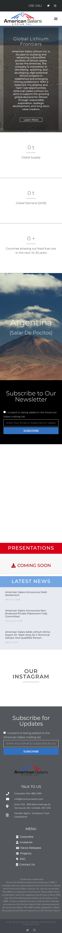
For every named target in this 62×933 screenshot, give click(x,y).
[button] (56, 19)
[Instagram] (55, 5)
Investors (25, 842)
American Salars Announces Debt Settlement (26, 594)
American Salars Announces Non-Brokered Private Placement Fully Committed (26, 613)
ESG (21, 859)
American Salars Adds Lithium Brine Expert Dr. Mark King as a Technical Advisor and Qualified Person (27, 634)
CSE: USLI (35, 5)
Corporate (25, 836)
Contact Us (26, 864)
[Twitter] (48, 5)
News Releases (30, 847)
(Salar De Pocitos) (31, 333)
